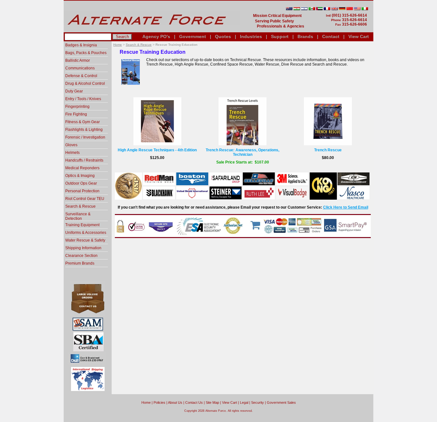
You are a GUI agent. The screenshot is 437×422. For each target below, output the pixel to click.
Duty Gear (74, 91)
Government (192, 36)
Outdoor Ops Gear (81, 183)
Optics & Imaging (80, 175)
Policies (159, 402)
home (146, 402)
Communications (80, 68)
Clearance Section (81, 255)
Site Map (212, 402)
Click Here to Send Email (345, 207)
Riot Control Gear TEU (84, 198)
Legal (244, 402)
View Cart (358, 36)
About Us (175, 402)
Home (117, 44)
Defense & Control (81, 76)
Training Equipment (82, 225)
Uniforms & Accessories (85, 232)
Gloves (71, 145)
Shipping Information (83, 248)
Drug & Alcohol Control (85, 83)
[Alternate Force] (152, 30)
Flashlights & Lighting (84, 129)
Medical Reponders (82, 168)
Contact (330, 36)
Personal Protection (82, 191)
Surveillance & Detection (78, 216)
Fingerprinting (77, 106)
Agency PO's (156, 36)
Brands (305, 36)
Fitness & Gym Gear (82, 122)
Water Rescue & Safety (85, 240)
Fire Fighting (76, 114)
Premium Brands (79, 263)
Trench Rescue (328, 150)
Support (280, 36)
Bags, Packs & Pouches (86, 53)
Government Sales (281, 402)
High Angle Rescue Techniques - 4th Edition (157, 150)
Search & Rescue (139, 44)
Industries (251, 36)
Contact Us (194, 402)
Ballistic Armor (77, 60)
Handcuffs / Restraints (84, 160)
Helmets (72, 152)
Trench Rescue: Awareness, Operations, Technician (242, 152)
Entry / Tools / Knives (83, 99)
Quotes (223, 36)
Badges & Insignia (81, 45)
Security (257, 402)
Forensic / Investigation (85, 137)
